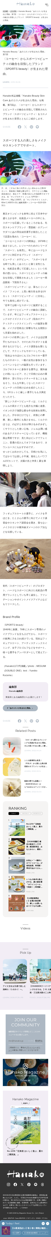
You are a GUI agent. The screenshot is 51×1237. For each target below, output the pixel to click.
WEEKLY (25, 813)
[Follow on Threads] (42, 1184)
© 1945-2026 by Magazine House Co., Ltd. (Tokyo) (25, 1213)
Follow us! (25, 1080)
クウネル (45, 1218)
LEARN (13, 11)
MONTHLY (37, 813)
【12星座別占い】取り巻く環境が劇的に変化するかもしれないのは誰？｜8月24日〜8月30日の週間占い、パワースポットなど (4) (30, 1228)
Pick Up (25, 952)
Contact (24, 1208)
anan (5, 1218)
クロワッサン (30, 1218)
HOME (5, 11)
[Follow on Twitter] (22, 1184)
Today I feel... (13, 1223)
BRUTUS (11, 1218)
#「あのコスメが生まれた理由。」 (20, 708)
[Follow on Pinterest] (29, 1184)
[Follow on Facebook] (15, 1184)
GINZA (38, 1218)
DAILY (13, 813)
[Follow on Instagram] (8, 1184)
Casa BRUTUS (20, 1218)
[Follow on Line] (35, 1184)
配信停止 (38, 1041)
